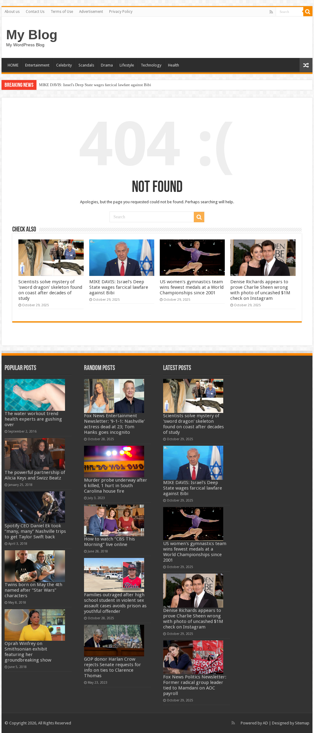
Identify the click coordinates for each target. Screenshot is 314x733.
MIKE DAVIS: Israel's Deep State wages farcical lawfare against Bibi (95, 84)
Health (173, 65)
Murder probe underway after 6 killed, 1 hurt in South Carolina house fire (115, 485)
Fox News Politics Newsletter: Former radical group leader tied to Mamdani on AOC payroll (194, 685)
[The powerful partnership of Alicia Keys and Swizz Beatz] (35, 454)
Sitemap (302, 723)
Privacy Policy (120, 12)
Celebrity (64, 65)
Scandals (86, 65)
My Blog (31, 34)
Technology (151, 65)
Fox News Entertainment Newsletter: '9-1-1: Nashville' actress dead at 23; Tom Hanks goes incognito (114, 424)
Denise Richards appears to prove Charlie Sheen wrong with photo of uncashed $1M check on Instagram (260, 290)
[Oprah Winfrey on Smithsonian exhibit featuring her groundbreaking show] (35, 625)
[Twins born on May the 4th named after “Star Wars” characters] (35, 566)
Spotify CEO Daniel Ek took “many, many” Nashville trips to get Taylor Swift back (35, 531)
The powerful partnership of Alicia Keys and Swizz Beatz (35, 475)
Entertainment (37, 65)
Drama (107, 65)
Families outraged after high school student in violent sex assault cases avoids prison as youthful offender (115, 603)
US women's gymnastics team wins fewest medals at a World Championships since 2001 (192, 287)
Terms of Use (62, 12)
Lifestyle (127, 65)
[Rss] (271, 12)
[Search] (307, 11)
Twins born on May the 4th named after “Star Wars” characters (33, 590)
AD (265, 723)
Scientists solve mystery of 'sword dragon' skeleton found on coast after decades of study (50, 290)
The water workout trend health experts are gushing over (33, 419)
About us (12, 12)
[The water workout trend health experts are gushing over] (35, 394)
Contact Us (35, 12)
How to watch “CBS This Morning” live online (109, 541)
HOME (13, 65)
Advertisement (91, 12)
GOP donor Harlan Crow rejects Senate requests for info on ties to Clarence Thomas (112, 667)
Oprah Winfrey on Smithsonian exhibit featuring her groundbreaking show (28, 652)
